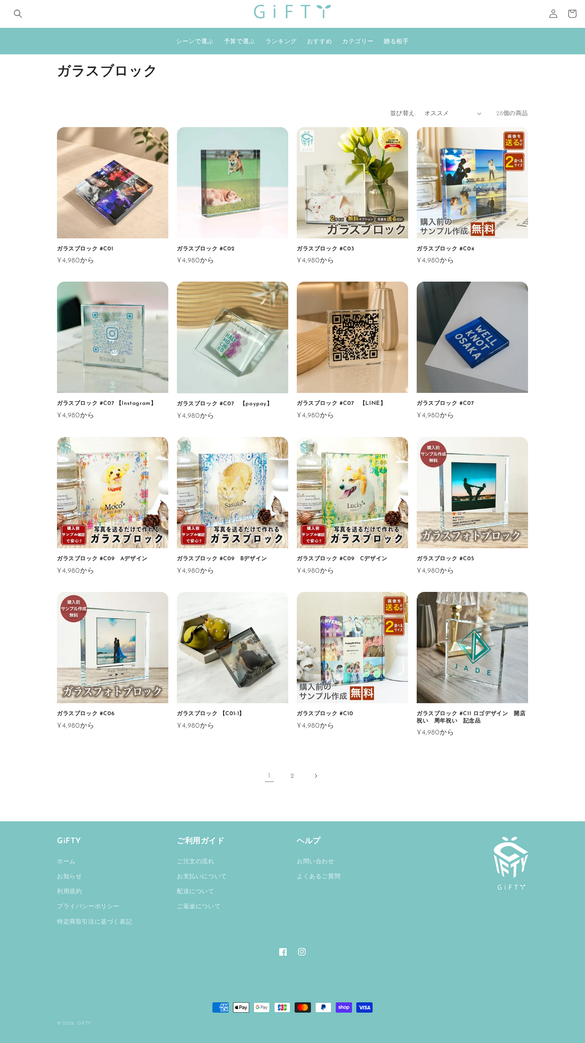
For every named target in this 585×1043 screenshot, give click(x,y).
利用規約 (69, 891)
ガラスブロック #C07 (451, 403)
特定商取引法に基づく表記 (94, 922)
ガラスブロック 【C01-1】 (211, 713)
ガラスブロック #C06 (85, 713)
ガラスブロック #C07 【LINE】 (341, 403)
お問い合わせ (315, 862)
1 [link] (269, 776)
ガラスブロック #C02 (205, 249)
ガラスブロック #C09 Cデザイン (345, 559)
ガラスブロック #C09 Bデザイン (225, 559)
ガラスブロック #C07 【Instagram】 (106, 403)
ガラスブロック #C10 (328, 713)
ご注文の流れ (196, 862)
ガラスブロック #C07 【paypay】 (225, 404)
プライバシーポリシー (88, 906)
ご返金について (199, 906)
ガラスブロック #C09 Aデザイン (105, 559)
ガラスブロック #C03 (325, 249)
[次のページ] (315, 776)
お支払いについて (202, 877)
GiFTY (85, 1023)
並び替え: (403, 113)
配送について (196, 891)
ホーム (66, 862)
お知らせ (69, 877)
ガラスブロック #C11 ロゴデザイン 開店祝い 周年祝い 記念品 (471, 717)
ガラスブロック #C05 (448, 559)
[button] (18, 13)
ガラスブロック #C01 (85, 249)
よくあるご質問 (318, 877)
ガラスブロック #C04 (448, 249)
